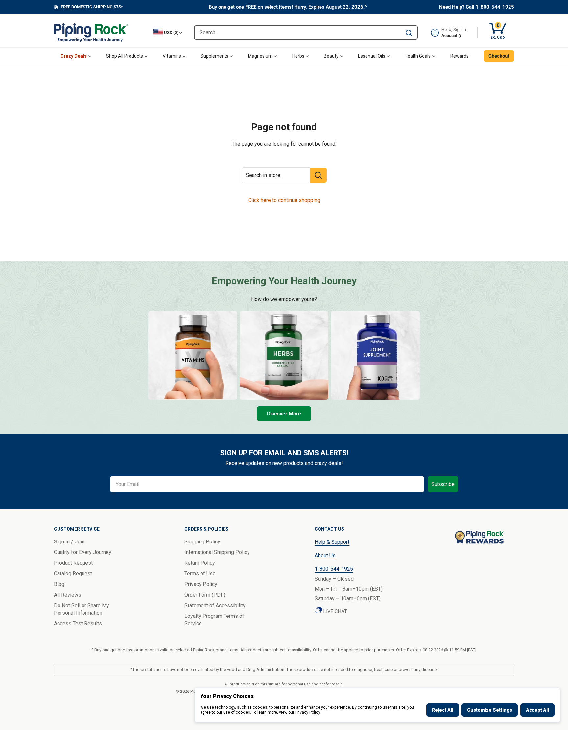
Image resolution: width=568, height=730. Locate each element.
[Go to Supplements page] (375, 355)
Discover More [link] (284, 414)
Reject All (442, 710)
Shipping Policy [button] (202, 542)
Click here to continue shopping (284, 200)
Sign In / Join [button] (69, 542)
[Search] (409, 32)
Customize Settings (489, 710)
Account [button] (449, 35)
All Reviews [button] (67, 595)
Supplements (214, 56)
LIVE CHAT (334, 611)
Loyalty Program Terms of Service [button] (214, 619)
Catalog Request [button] (73, 573)
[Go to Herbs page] (284, 355)
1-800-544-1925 (334, 569)
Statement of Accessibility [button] (215, 605)
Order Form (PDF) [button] (204, 595)
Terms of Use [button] (200, 573)
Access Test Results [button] (78, 623)
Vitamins (172, 56)
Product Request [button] (73, 563)
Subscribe (443, 484)
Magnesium (260, 56)
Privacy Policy (307, 712)
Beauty (331, 56)
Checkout (498, 56)
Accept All (537, 710)
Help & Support (332, 542)
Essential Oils (371, 56)
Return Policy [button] (199, 563)
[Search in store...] (318, 175)
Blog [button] (59, 584)
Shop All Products (124, 56)
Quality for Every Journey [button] (82, 552)
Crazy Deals (73, 56)
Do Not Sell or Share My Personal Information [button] (81, 609)
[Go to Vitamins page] (192, 355)
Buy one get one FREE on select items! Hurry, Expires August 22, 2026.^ (288, 7)
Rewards (459, 56)
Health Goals (418, 56)
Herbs (298, 56)
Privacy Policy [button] (200, 584)
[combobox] (298, 32)
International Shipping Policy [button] (217, 552)
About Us (325, 555)
